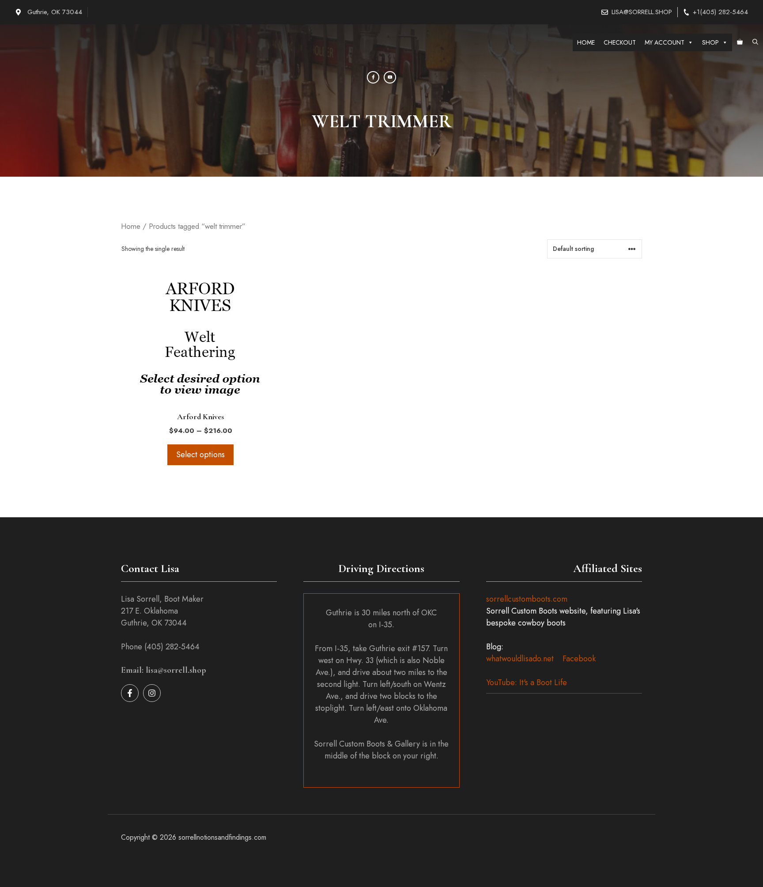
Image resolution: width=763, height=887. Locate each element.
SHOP (710, 42)
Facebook (579, 658)
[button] (755, 42)
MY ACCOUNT (664, 42)
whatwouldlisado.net (520, 658)
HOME (586, 42)
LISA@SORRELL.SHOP (642, 12)
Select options (200, 454)
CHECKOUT (620, 42)
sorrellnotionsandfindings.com (222, 837)
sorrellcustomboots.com (526, 599)
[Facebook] (373, 77)
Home (130, 226)
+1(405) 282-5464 (720, 12)
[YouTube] (390, 77)
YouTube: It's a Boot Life (526, 682)
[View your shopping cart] (740, 42)
